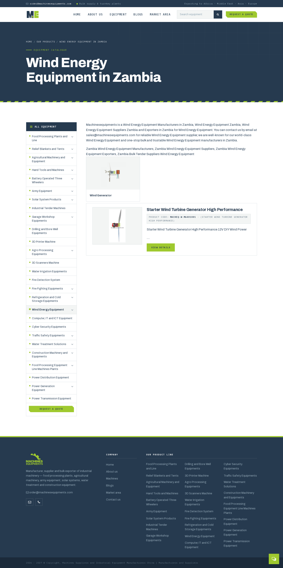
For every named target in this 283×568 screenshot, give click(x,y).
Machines (112, 478)
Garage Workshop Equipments (157, 538)
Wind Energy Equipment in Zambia (83, 41)
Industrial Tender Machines (156, 527)
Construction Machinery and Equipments (239, 495)
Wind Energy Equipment (200, 536)
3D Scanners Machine (198, 493)
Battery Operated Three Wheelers (161, 502)
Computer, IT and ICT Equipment (198, 545)
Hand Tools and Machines (162, 493)
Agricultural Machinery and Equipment (162, 484)
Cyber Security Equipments (233, 466)
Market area (160, 14)
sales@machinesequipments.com (110, 135)
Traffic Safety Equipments (240, 475)
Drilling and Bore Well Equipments (198, 466)
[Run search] (218, 14)
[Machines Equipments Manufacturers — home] (34, 461)
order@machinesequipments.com (50, 3)
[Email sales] (29, 502)
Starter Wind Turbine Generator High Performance (195, 209)
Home (77, 14)
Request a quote (241, 14)
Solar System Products (161, 518)
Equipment (118, 14)
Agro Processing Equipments (195, 484)
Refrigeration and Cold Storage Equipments (199, 527)
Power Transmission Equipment (237, 543)
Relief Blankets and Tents (162, 475)
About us (95, 14)
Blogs (138, 14)
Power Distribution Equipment (235, 521)
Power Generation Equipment (235, 532)
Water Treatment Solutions (234, 484)
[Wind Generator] (113, 173)
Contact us (113, 499)
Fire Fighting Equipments (200, 518)
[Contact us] (39, 502)
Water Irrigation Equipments (194, 502)
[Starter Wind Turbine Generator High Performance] (117, 225)
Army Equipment (156, 511)
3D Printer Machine (197, 475)
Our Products (46, 41)
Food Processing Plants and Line (161, 466)
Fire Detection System (199, 511)
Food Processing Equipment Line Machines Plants (239, 508)
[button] (72, 136)
